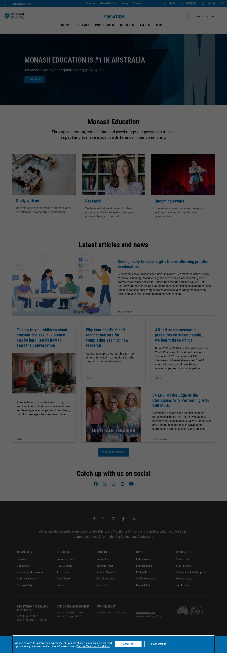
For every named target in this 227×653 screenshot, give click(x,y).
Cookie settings (158, 644)
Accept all (128, 644)
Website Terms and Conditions (93, 646)
